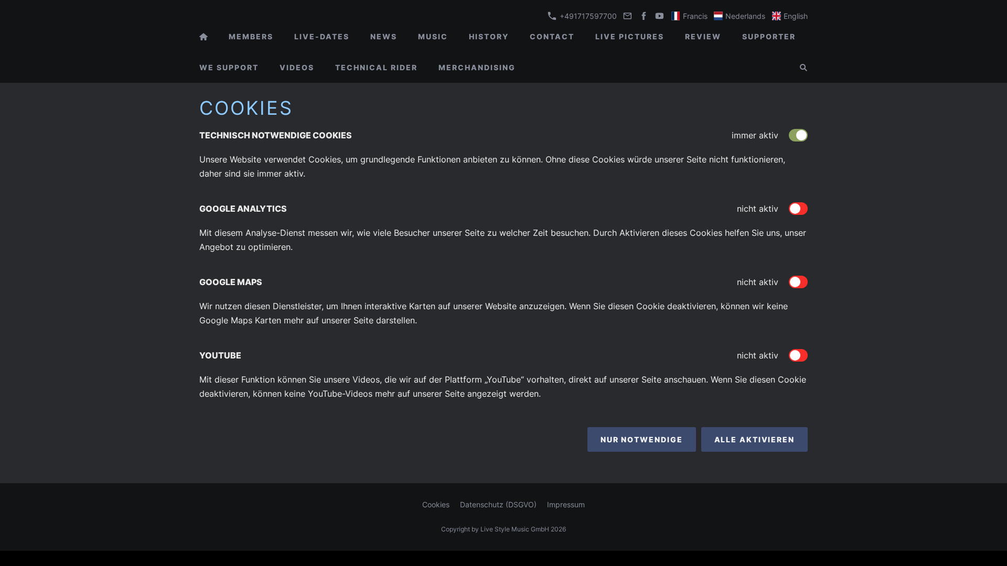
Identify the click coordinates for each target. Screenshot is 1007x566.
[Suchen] (803, 67)
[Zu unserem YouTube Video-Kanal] (660, 16)
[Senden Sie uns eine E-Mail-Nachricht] (628, 16)
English (794, 16)
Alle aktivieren (754, 439)
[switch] (798, 208)
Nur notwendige (642, 439)
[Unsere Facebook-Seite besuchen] (643, 16)
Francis (694, 16)
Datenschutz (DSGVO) (498, 504)
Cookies (435, 504)
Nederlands (744, 16)
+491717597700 (587, 16)
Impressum (566, 504)
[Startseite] (203, 36)
